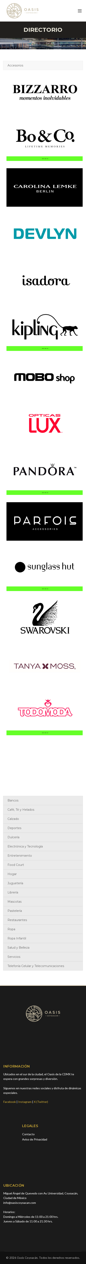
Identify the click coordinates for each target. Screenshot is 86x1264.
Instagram (25, 1101)
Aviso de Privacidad (34, 1139)
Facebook (9, 1101)
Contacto (28, 1134)
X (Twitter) (41, 1101)
